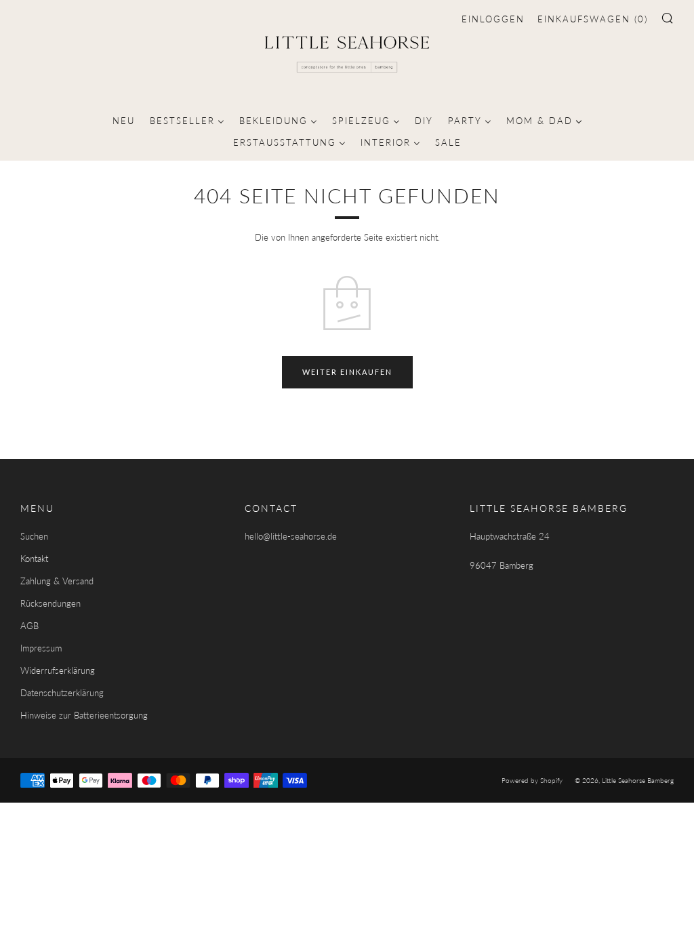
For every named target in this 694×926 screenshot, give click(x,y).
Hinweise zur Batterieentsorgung (84, 715)
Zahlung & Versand (57, 581)
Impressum (41, 648)
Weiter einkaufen (347, 371)
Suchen (34, 536)
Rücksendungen (50, 603)
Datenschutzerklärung (62, 692)
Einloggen (493, 19)
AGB (29, 625)
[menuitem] (123, 119)
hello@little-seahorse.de (291, 536)
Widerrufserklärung (57, 670)
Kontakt (34, 558)
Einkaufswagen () (592, 19)
